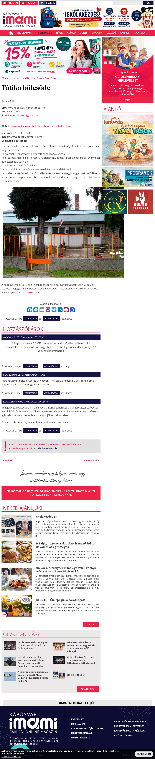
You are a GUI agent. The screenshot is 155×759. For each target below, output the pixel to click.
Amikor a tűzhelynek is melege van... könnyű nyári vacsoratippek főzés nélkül (65, 569)
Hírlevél (13, 3)
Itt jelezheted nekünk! (45, 448)
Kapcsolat (77, 719)
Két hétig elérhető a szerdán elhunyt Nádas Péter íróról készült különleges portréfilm (31, 661)
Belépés (32, 3)
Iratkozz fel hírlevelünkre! (51, 494)
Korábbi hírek (88, 688)
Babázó (111, 32)
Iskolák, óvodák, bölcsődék (27, 78)
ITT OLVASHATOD (28, 292)
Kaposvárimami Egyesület (129, 726)
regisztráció (31, 318)
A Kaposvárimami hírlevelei (130, 721)
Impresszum (78, 723)
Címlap (11, 33)
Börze (83, 32)
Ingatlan (139, 32)
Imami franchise (80, 737)
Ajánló (71, 32)
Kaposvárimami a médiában (130, 730)
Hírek (59, 32)
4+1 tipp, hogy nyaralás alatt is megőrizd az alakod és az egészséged (65, 545)
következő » (91, 460)
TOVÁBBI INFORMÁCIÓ (11, 756)
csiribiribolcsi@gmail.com (24, 115)
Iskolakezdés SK (46, 516)
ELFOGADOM (144, 754)
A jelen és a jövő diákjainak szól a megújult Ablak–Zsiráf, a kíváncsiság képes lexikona (33, 676)
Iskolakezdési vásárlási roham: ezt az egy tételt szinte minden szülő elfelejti (81, 647)
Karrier (124, 32)
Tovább (91, 624)
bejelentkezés (51, 318)
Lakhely (50, 3)
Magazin (97, 32)
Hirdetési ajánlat (81, 733)
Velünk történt (124, 735)
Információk (44, 32)
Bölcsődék (50, 78)
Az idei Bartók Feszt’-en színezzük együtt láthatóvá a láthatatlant (81, 660)
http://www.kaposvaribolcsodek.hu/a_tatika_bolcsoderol (39, 126)
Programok (24, 32)
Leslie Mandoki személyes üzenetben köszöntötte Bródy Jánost (32, 645)
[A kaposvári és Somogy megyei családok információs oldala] (20, 19)
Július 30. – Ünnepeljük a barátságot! (60, 600)
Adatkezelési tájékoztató (87, 728)
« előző (7, 460)
